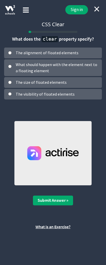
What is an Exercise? (53, 226)
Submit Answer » (53, 200)
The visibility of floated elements (45, 94)
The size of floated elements (41, 82)
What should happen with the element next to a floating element (56, 67)
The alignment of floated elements (47, 52)
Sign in (76, 9)
